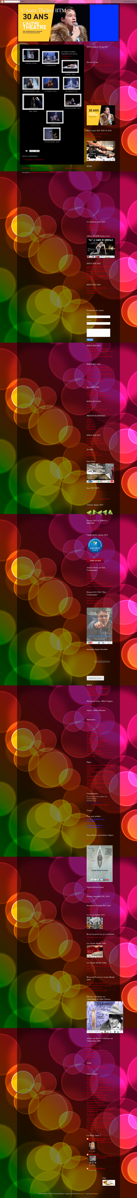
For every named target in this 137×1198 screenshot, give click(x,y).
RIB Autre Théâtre (93, 290)
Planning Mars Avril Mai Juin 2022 (98, 367)
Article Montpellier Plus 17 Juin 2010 (99, 985)
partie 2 (89, 968)
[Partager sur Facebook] (36, 151)
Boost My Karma (92, 841)
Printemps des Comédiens (96, 730)
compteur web (91, 508)
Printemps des (66, 56)
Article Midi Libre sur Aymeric (96, 983)
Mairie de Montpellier (94, 743)
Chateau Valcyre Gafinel (95, 753)
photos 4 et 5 (91, 426)
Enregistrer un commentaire (34, 159)
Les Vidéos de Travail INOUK (96, 776)
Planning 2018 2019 (93, 390)
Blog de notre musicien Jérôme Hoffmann (101, 1082)
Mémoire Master (92, 1057)
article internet (91, 1049)
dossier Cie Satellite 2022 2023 (97, 354)
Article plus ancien (73, 168)
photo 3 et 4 (91, 424)
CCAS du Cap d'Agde (94, 751)
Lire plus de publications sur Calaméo (101, 101)
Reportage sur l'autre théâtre (96, 1100)
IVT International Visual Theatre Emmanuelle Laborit (97, 1106)
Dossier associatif (93, 899)
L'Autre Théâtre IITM (43, 10)
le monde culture (92, 581)
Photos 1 (90, 419)
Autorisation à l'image (94, 378)
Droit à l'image (91, 273)
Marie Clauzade (92, 1077)
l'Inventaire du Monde (94, 713)
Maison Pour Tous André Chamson (98, 1087)
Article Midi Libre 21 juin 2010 (97, 990)
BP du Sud (90, 748)
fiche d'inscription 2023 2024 (96, 288)
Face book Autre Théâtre (99, 805)
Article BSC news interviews (96, 937)
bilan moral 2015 (92, 496)
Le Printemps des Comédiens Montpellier (101, 1090)
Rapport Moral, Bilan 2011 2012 (97, 695)
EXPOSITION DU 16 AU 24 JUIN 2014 (104, 1157)
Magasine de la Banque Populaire (98, 1080)
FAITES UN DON (92, 453)
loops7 (82, 1193)
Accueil (51, 168)
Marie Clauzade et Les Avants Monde (99, 966)
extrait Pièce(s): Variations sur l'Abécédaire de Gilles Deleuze (97, 1067)
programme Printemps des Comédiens (100, 586)
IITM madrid (91, 756)
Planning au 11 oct (93, 279)
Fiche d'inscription (93, 494)
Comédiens (65, 58)
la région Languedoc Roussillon (97, 741)
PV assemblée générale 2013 (97, 603)
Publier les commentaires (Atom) (42, 172)
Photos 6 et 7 (91, 429)
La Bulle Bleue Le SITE (94, 733)
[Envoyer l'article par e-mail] (26, 151)
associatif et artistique (94, 529)
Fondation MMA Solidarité (95, 230)
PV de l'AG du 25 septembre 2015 (98, 499)
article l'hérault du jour (94, 1047)
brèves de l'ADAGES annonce (97, 583)
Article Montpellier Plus (94, 988)
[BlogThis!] (32, 151)
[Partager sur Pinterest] (38, 151)
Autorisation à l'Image (94, 136)
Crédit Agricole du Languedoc (97, 227)
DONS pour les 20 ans (94, 455)
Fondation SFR (92, 1085)
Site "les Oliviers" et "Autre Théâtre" (99, 1125)
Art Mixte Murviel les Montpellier (97, 1095)
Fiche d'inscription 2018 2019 (97, 393)
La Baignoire (91, 704)
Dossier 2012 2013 (93, 693)
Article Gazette (92, 1044)
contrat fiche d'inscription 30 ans (98, 134)
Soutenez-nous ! (95, 678)
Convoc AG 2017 (92, 407)
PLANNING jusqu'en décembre (97, 349)
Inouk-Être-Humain (93, 909)
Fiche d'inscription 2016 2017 (97, 443)
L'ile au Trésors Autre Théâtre (97, 1098)
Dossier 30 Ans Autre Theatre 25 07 (101, 65)
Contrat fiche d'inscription (95, 381)
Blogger (95, 1193)
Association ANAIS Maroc (95, 1103)
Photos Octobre (92, 526)
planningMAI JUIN (93, 438)
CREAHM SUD (94, 1154)
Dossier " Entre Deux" (94, 491)
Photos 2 (90, 421)
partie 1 (89, 971)
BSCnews (90, 573)
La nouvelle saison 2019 (104, 1142)
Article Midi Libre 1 (93, 1054)
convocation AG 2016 (94, 441)
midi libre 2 (90, 578)
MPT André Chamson (94, 735)
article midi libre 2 (93, 1052)
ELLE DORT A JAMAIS (94, 787)
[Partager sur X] (34, 151)
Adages (89, 738)
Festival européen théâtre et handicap (99, 1122)
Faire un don (95, 561)
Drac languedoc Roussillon (96, 728)
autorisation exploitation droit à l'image (100, 395)
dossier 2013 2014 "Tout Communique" (100, 598)
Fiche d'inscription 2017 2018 (97, 410)
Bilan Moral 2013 (92, 600)
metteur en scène (93, 890)
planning (89, 405)
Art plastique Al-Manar (97, 1168)
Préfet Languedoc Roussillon (96, 725)
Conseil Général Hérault (95, 746)
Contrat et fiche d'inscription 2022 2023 (100, 351)
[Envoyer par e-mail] (30, 151)
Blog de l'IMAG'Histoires (95, 1092)
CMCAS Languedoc (93, 723)
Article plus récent (30, 168)
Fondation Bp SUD (93, 225)
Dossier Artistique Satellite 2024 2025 (99, 276)
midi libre (90, 576)
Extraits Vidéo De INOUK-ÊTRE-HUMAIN (100, 765)
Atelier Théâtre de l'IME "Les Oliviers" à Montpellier (99, 1139)
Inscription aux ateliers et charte (97, 271)
